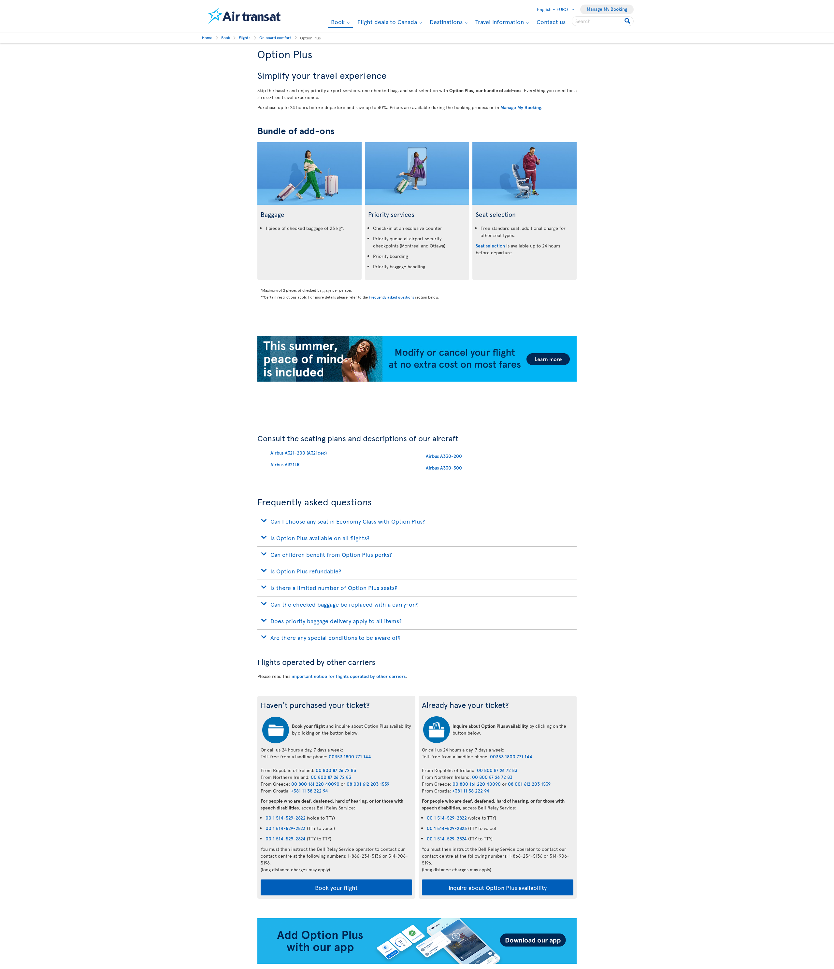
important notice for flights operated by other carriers (349, 676)
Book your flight (336, 887)
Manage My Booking (607, 9)
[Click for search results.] (628, 21)
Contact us (551, 22)
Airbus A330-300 (444, 468)
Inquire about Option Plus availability (498, 887)
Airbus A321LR (285, 464)
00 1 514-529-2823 (286, 828)
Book (337, 22)
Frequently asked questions (391, 297)
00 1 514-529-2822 (286, 818)
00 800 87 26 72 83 (336, 770)
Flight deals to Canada (386, 21)
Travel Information (498, 21)
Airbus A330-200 (444, 456)
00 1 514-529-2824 (286, 839)
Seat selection (490, 246)
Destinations (445, 21)
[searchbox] (603, 21)
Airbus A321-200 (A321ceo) (298, 453)
